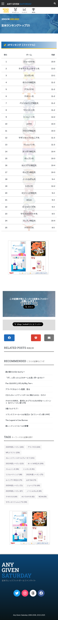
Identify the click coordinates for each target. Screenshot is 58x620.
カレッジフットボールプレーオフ (20, 458)
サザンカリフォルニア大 (16, 502)
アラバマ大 (34, 447)
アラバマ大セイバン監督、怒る (18, 389)
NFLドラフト (13, 453)
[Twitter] (16, 593)
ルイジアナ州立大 (14, 480)
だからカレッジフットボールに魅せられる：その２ (26, 395)
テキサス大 (11, 497)
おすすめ (31, 480)
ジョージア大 (33, 485)
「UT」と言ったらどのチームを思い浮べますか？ (25, 378)
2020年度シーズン (15, 447)
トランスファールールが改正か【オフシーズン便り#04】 (28, 414)
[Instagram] (25, 593)
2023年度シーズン (14, 491)
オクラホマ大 (28, 497)
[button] (55, 3)
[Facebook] (41, 593)
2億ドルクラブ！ (12, 409)
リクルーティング (14, 475)
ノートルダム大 (34, 491)
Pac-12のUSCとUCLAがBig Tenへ (19, 383)
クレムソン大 (12, 469)
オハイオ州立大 (35, 464)
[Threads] (33, 593)
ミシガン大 (29, 469)
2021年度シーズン (15, 464)
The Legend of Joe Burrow (17, 420)
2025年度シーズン (14, 485)
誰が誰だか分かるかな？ (15, 372)
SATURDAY (19, 3)
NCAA (43, 497)
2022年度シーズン (34, 475)
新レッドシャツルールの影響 (17, 426)
